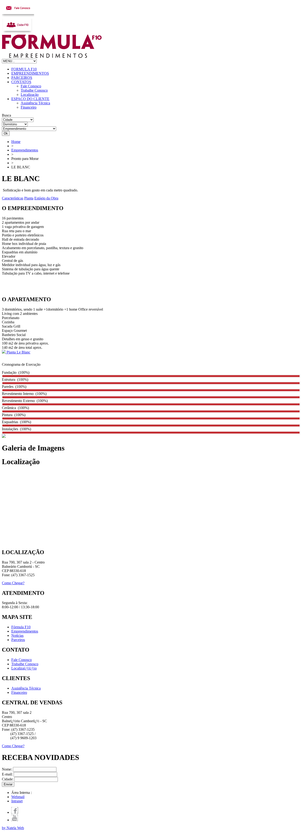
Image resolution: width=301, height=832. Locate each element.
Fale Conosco (31, 86)
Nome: (7, 769)
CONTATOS (21, 82)
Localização (30, 95)
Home (15, 142)
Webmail (17, 797)
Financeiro (28, 107)
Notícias (17, 635)
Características (12, 198)
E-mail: (8, 774)
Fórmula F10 (21, 627)
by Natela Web (13, 828)
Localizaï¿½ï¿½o (24, 668)
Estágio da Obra (46, 198)
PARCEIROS (21, 78)
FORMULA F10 (24, 69)
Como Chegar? (13, 583)
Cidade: (8, 779)
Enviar (8, 784)
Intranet (17, 801)
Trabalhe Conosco (34, 90)
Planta (28, 198)
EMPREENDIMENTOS (30, 73)
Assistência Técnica (35, 103)
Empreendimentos (24, 150)
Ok (6, 133)
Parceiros (18, 640)
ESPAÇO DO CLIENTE (30, 99)
